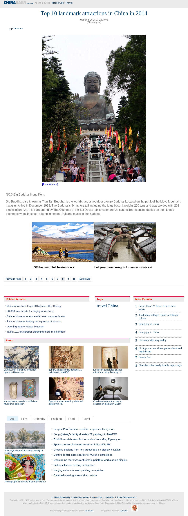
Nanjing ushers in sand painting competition (79, 470)
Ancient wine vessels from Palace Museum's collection (20, 402)
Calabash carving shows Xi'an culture (75, 475)
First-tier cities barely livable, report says (160, 365)
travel (102, 305)
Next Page (84, 279)
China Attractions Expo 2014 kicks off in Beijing (34, 306)
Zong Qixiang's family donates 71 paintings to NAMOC (65, 371)
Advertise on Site (81, 497)
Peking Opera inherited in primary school (25, 481)
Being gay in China (149, 324)
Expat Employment (125, 497)
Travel (69, 2)
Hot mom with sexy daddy (152, 340)
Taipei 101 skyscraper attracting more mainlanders (36, 331)
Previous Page (13, 279)
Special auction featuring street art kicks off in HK (66, 402)
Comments (17, 28)
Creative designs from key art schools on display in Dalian (107, 402)
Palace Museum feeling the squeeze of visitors (34, 321)
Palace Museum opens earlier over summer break (36, 316)
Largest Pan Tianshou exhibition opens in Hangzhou (20, 371)
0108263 (89, 511)
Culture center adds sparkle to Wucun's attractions (83, 454)
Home (55, 2)
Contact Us (97, 497)
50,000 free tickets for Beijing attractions (30, 311)
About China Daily (62, 497)
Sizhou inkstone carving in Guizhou (74, 465)
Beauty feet (145, 357)
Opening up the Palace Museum (25, 326)
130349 (124, 511)
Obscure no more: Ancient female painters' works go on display (90, 459)
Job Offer (110, 497)
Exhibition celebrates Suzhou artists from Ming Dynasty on (107, 371)
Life (62, 2)
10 (74, 279)
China (113, 305)
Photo (9, 340)
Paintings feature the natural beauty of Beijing (24, 451)
